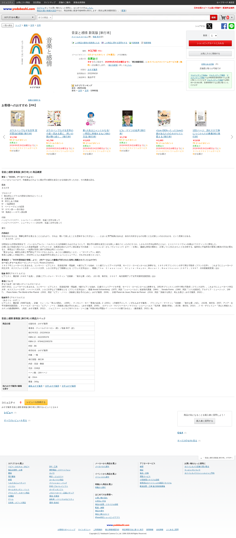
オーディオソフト (56, 489)
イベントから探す (102, 477)
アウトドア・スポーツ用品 (18, 493)
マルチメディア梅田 (217, 75)
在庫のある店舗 (207, 64)
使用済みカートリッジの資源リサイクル (156, 483)
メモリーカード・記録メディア (61, 493)
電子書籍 (11, 476)
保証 (141, 470)
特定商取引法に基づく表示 (132, 529)
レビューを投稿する (36, 402)
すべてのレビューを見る (15, 420)
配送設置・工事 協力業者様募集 (152, 486)
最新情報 (147, 43)
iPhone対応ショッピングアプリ (107, 517)
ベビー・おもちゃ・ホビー (18, 466)
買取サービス (145, 476)
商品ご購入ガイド (102, 514)
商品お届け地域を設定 (46, 10)
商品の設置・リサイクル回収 (106, 504)
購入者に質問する (204, 421)
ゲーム (10, 499)
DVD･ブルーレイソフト (58, 486)
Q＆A (180, 432)
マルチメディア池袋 (215, 80)
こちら (90, 8)
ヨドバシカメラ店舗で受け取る (196, 466)
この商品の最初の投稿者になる (87, 43)
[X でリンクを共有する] (209, 28)
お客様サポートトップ (66, 529)
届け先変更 (113, 65)
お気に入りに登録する (210, 53)
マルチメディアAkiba (199, 75)
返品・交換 (144, 473)
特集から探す (100, 487)
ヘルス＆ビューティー (17, 483)
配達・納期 (99, 508)
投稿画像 (135, 43)
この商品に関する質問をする (115, 43)
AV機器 (11, 496)
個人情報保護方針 (112, 529)
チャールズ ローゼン (80, 37)
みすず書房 (92, 69)
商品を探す (99, 511)
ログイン (41, 8)
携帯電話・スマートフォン (59, 470)
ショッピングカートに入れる (210, 43)
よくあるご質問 (172, 529)
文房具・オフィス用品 (17, 503)
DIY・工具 (53, 466)
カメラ (52, 473)
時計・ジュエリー (56, 476)
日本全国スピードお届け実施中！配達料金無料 (214, 8)
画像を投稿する (34, 100)
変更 (124, 10)
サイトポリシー (84, 529)
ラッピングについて (192, 470)
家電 (10, 480)
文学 (80, 90)
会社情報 (159, 529)
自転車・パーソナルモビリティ (61, 499)
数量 (205, 35)
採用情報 (149, 529)
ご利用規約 (97, 529)
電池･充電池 (54, 496)
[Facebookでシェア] (224, 28)
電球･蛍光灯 (54, 503)
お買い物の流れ (101, 498)
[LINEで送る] (231, 28)
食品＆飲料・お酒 (15, 470)
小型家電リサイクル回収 (149, 480)
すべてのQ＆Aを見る (187, 440)
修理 (141, 466)
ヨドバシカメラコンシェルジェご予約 (199, 473)
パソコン (11, 486)
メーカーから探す (102, 466)
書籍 (73, 88)
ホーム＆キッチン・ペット (18, 489)
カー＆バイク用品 (56, 480)
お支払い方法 (100, 501)
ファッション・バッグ (58, 483)
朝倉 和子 (96, 37)
